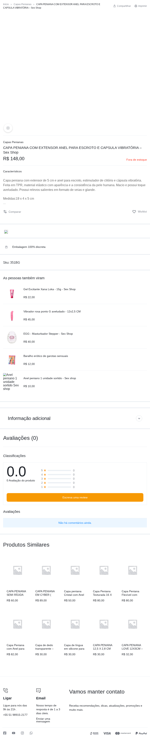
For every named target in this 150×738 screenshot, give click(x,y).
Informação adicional (29, 418)
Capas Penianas (22, 4)
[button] (12, 212)
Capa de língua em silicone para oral (74, 649)
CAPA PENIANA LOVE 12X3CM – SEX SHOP (132, 649)
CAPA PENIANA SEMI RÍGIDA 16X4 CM (16, 595)
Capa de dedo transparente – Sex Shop (44, 649)
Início (6, 4)
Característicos (12, 171)
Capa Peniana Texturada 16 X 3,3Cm (102, 595)
